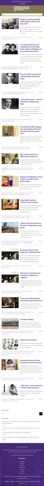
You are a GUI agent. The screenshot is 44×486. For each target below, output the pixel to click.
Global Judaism (27, 216)
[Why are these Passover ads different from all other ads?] (10, 158)
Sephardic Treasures (26, 169)
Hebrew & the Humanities (23, 241)
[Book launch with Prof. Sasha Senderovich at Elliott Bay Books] (10, 254)
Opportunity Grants (13, 194)
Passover (20, 169)
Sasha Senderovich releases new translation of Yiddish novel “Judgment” (30, 275)
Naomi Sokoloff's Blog (7, 242)
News (26, 37)
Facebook (22, 461)
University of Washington (22, 447)
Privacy (22, 469)
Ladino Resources (16, 169)
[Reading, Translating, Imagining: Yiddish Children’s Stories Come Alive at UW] (10, 23)
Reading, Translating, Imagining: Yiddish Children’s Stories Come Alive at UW (30, 21)
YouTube (22, 463)
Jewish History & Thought (27, 312)
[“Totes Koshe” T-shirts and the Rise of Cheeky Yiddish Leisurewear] (10, 389)
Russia (13, 292)
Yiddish (9, 38)
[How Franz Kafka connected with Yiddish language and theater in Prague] (10, 78)
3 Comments (23, 313)
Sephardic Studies (23, 168)
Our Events (29, 378)
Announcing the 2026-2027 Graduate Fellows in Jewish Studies (16, 432)
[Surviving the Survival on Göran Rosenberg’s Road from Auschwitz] (10, 364)
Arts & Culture (26, 92)
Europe (32, 92)
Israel (30, 332)
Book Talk (3, 379)
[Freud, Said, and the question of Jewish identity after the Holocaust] (10, 302)
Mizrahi (9, 194)
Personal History (27, 192)
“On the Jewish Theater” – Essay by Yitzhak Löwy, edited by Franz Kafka (31, 101)
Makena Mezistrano (6, 168)
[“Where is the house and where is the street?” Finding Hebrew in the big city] (10, 227)
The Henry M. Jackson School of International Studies (22, 1)
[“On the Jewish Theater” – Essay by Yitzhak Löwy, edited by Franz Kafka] (10, 103)
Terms (22, 471)
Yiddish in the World (10, 400)
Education (25, 242)
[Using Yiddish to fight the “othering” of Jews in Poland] (10, 204)
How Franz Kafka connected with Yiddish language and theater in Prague (30, 76)
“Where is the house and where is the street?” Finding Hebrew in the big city (31, 225)
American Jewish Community (18, 242)
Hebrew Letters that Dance (28, 340)
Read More (40, 37)
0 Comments (13, 38)
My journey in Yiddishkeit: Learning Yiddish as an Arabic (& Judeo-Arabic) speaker (31, 179)
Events (30, 37)
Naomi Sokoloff (5, 241)
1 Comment (26, 68)
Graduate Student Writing (8, 68)
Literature (5, 38)
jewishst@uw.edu (29, 455)
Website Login (22, 467)
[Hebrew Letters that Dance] (10, 344)
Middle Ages (20, 148)
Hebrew (3, 244)
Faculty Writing (12, 148)
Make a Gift (22, 473)
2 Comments (7, 354)
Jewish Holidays (8, 169)
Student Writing (15, 68)
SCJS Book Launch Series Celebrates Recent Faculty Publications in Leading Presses (21, 428)
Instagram (22, 465)
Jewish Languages (4, 194)
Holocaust (11, 313)
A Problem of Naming (27, 319)
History (3, 38)
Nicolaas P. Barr (15, 313)
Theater (19, 68)
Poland (15, 217)
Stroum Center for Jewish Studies (8, 37)
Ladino (12, 169)
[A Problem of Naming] (10, 323)
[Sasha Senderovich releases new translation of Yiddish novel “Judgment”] (10, 277)
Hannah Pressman (5, 351)
